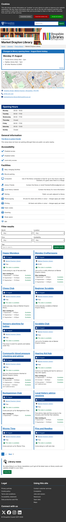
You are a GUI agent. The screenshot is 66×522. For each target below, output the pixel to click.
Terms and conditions (8, 494)
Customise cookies (26, 16)
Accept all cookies (57, 16)
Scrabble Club (42, 323)
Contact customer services (42, 488)
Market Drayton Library (13, 261)
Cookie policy (5, 491)
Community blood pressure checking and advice (16, 354)
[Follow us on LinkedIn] (19, 512)
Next (10, 454)
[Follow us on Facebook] (9, 512)
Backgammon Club (12, 393)
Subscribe (7, 472)
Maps (35, 502)
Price (3, 237)
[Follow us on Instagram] (14, 512)
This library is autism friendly (11, 139)
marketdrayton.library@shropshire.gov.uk (17, 97)
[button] (33, 78)
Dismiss (61, 68)
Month (3, 230)
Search (61, 23)
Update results (59, 247)
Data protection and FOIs (9, 499)
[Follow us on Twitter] (2, 100)
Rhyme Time (9, 428)
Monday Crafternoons (46, 253)
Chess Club (8, 288)
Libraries (10, 46)
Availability (37, 237)
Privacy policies (6, 488)
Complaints (37, 491)
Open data (37, 499)
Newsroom (37, 497)
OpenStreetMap (60, 87)
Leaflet (53, 87)
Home (3, 46)
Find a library (19, 46)
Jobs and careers (39, 494)
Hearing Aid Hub (43, 353)
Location (36, 230)
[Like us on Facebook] (6, 100)
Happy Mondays (11, 253)
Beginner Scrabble (44, 288)
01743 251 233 (8, 94)
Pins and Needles (43, 428)
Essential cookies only (41, 16)
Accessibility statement (8, 497)
